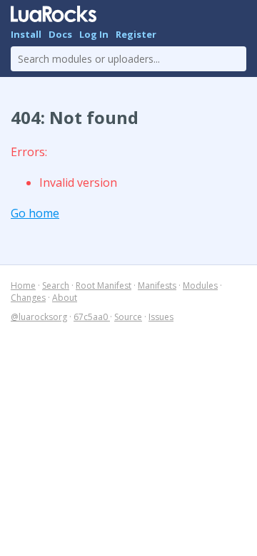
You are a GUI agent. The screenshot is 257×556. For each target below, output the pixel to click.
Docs (60, 34)
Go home (35, 213)
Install (26, 34)
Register (136, 34)
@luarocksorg (39, 317)
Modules (200, 285)
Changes (28, 298)
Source (128, 317)
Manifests (157, 285)
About (64, 298)
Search (55, 285)
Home (23, 285)
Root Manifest (103, 285)
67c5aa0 (92, 317)
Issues (160, 317)
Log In (94, 34)
